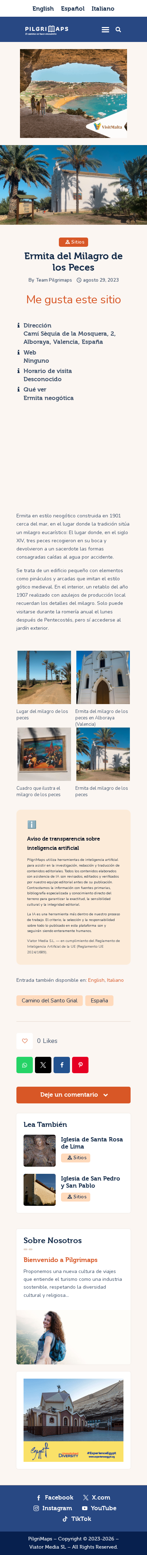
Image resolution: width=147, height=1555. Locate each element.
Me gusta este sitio (73, 299)
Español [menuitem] (73, 8)
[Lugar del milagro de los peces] (44, 677)
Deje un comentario (70, 1094)
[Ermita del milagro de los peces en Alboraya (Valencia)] (103, 677)
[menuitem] (43, 8)
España (99, 1000)
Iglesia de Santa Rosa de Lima (92, 1143)
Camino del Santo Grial (49, 1000)
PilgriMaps (40, 1539)
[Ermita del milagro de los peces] (103, 754)
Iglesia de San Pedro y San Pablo (90, 1182)
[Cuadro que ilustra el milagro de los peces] (44, 754)
